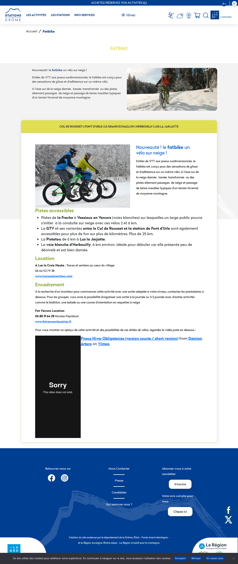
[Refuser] (233, 558)
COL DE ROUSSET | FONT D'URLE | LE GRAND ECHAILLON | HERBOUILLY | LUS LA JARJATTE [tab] (119, 126)
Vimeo (103, 343)
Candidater (119, 492)
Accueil (31, 31)
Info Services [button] (84, 15)
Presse (119, 480)
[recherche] (206, 15)
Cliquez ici (180, 511)
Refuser (196, 558)
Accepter (180, 558)
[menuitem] (172, 15)
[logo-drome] (221, 14)
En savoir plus (215, 558)
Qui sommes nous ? (119, 504)
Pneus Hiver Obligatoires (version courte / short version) (129, 338)
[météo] (172, 15)
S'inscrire (180, 484)
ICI (145, 3)
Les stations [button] (60, 15)
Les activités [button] (36, 15)
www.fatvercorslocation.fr (53, 321)
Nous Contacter (119, 468)
